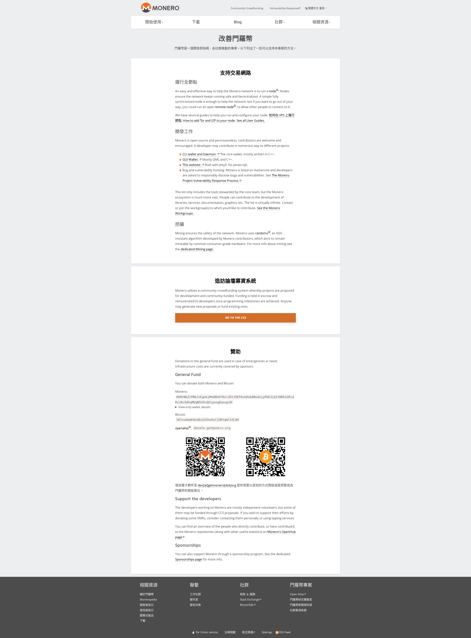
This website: (192, 165)
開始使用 (153, 22)
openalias (182, 428)
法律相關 (230, 632)
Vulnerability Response (284, 8)
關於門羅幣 (147, 594)
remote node (224, 107)
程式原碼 (247, 632)
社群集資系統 (298, 610)
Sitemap (267, 632)
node (272, 91)
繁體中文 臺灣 (316, 8)
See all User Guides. (251, 120)
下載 (196, 22)
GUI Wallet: (191, 159)
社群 (279, 22)
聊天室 (194, 599)
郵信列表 (195, 605)
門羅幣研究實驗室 (301, 599)
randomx (261, 233)
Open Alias (297, 594)
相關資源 (320, 22)
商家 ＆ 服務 (247, 594)
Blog (238, 22)
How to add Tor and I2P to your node (209, 120)
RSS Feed (285, 632)
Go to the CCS (235, 318)
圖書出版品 (147, 615)
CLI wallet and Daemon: (200, 154)
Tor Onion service (207, 632)
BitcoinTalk (247, 605)
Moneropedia (148, 599)
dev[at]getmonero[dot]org (217, 485)
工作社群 (195, 594)
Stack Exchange (249, 599)
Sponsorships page (188, 559)
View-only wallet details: (194, 407)
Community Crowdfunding (247, 8)
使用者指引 (147, 610)
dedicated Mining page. (197, 249)
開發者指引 (147, 605)
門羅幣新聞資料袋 (301, 605)
